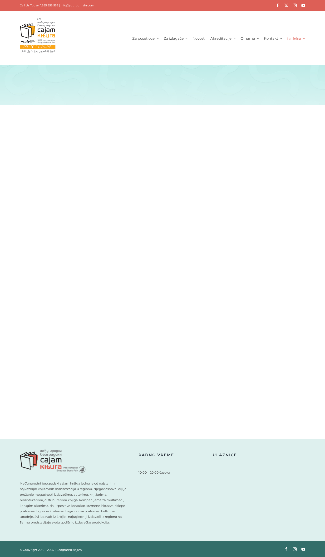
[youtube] (303, 5)
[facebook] (278, 5)
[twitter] (286, 5)
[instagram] (295, 5)
